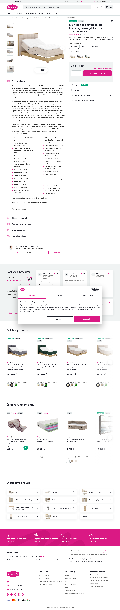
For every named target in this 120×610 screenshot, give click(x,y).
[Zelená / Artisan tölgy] (87, 56)
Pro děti (56, 13)
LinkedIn (23, 594)
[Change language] (111, 1)
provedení (67, 282)
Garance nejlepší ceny (104, 68)
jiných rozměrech (41, 198)
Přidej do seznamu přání (112, 21)
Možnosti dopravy (44, 575)
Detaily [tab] (60, 295)
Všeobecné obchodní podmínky (99, 577)
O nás (66, 587)
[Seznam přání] (101, 7)
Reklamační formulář (71, 578)
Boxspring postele (27, 18)
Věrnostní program (70, 584)
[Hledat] (25, 7)
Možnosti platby (44, 578)
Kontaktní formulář (68, 1)
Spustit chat (86, 1)
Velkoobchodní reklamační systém (74, 593)
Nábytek (9, 13)
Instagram (11, 594)
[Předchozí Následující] (17, 350)
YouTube (15, 594)
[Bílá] (67, 461)
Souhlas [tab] (32, 295)
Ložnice (13, 18)
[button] (91, 84)
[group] (41, 48)
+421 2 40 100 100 (101, 1)
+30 (10, 69)
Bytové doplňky (44, 13)
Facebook (8, 594)
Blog (66, 581)
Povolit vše (86, 319)
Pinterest (19, 594)
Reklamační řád (94, 584)
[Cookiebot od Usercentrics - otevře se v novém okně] (92, 289)
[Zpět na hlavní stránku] (12, 7)
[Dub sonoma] (75, 461)
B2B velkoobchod (70, 590)
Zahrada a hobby (31, 13)
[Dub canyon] (71, 461)
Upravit (58, 319)
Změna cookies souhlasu (97, 587)
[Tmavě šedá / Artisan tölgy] (80, 56)
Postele (18, 18)
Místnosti (18, 13)
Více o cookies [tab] (88, 295)
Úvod (8, 18)
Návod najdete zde (95, 561)
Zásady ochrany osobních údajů (99, 581)
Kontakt (67, 575)
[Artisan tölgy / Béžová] (72, 56)
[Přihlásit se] (97, 7)
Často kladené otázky (45, 584)
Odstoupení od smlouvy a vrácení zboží (50, 581)
